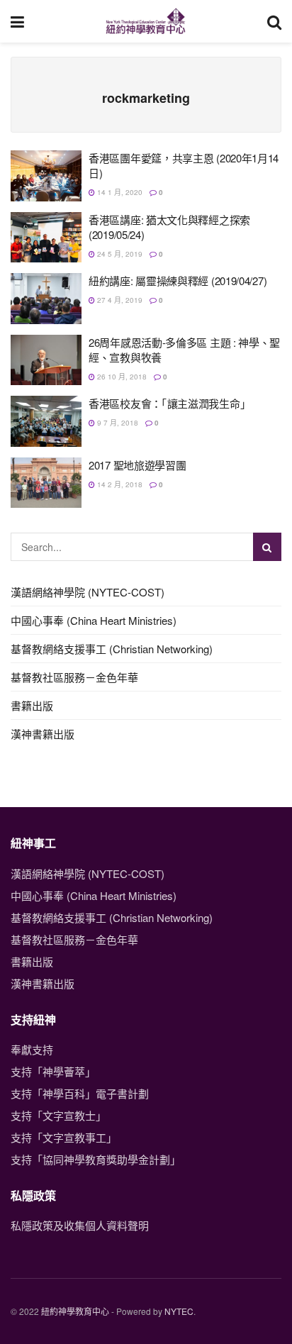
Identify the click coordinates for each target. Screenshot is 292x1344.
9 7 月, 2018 (116, 423)
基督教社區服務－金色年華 (74, 677)
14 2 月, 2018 (118, 484)
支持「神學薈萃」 (53, 1071)
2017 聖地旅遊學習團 (137, 464)
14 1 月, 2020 (118, 192)
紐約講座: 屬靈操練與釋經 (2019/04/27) (177, 280)
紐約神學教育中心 (75, 1311)
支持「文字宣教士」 (58, 1115)
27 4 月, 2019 (118, 300)
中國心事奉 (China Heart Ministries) (93, 620)
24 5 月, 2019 (118, 254)
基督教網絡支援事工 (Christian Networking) (112, 648)
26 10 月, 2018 (121, 377)
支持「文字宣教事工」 (64, 1137)
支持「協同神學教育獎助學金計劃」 (96, 1159)
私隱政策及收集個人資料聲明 (80, 1225)
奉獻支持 (32, 1049)
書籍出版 (32, 705)
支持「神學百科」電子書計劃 (80, 1093)
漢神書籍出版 (42, 733)
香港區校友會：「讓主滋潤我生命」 (169, 403)
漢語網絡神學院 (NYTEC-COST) (87, 591)
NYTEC (178, 1311)
